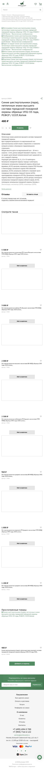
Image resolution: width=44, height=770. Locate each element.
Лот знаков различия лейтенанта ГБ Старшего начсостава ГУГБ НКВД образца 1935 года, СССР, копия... (20, 419)
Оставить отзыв (32, 194)
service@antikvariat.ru (22, 735)
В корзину (20, 128)
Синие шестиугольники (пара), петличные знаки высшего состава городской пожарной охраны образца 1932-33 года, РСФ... (21, 651)
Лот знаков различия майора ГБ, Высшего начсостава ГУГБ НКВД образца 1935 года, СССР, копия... (21, 308)
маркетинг (32, 766)
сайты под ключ (22, 766)
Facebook (18, 750)
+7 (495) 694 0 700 (22, 729)
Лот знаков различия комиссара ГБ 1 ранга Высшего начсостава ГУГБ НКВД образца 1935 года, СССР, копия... (21, 253)
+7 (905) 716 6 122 (22, 732)
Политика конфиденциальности (22, 764)
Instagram (21, 750)
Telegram (25, 750)
